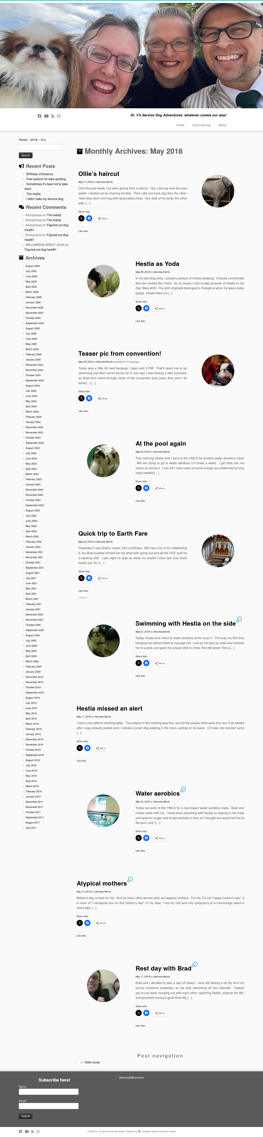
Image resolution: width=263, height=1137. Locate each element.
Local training (201, 125)
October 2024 (33, 375)
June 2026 (31, 276)
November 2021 (34, 557)
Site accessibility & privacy (131, 1077)
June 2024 (31, 396)
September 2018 (35, 755)
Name (22, 1086)
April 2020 (31, 656)
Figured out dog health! (40, 249)
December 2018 (34, 739)
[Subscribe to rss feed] (54, 116)
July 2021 (31, 578)
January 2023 (33, 484)
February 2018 (34, 791)
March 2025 (32, 349)
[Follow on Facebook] (41, 116)
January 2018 (33, 796)
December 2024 (34, 364)
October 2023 (33, 437)
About (222, 125)
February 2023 (34, 479)
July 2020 (31, 640)
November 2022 (34, 495)
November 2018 (34, 744)
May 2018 (31, 775)
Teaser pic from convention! (119, 353)
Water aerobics (158, 793)
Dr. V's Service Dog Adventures (110, 1131)
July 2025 (31, 333)
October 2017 (33, 812)
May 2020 (31, 651)
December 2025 (34, 307)
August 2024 (33, 385)
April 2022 (31, 531)
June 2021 (31, 583)
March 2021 (32, 599)
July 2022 (31, 515)
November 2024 (34, 370)
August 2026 (33, 266)
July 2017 (31, 827)
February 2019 (34, 729)
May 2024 (31, 401)
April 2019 (31, 718)
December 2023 (34, 427)
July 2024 (31, 390)
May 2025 (31, 344)
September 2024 (35, 380)
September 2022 (35, 505)
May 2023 (31, 463)
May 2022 (31, 526)
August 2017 (33, 822)
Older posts (90, 1062)
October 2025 (33, 318)
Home (180, 125)
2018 (33, 139)
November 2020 (34, 619)
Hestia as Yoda (157, 263)
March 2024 (32, 411)
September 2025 (35, 323)
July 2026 (31, 271)
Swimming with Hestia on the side (186, 623)
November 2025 (34, 312)
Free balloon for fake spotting (46, 179)
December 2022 (34, 489)
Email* (23, 1101)
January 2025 (33, 359)
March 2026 (32, 292)
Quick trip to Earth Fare (113, 533)
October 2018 (33, 749)
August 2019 (33, 697)
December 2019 (34, 677)
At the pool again (161, 443)
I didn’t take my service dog (44, 199)
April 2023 (31, 469)
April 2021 (31, 593)
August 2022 (33, 510)
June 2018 (31, 770)
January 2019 (33, 734)
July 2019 (31, 703)
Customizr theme (168, 1131)
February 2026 (34, 297)
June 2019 (31, 708)
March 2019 (32, 723)
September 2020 (35, 630)
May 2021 (31, 588)
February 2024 (34, 416)
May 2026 (31, 281)
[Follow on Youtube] (47, 116)
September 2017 (35, 817)
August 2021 (33, 573)
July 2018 (31, 765)
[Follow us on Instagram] (60, 116)
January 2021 (33, 609)
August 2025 (33, 328)
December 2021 (34, 552)
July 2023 (31, 453)
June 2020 (31, 645)
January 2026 (33, 302)
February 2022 (34, 541)
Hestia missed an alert (109, 708)
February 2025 (34, 354)
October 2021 (33, 562)
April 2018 (31, 781)
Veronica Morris (104, 181)
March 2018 (32, 786)
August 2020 (33, 635)
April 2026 (31, 286)
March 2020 (32, 661)
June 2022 (31, 521)
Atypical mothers (102, 883)
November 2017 (34, 807)
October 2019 (33, 687)
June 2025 (31, 338)
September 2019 (35, 692)
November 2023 (34, 432)
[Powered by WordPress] (139, 1130)
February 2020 (34, 666)
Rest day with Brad (164, 968)
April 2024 (31, 406)
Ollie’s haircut (98, 173)
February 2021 (34, 604)
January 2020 (33, 671)
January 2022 (33, 547)
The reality (33, 194)
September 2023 (35, 443)
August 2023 (33, 448)
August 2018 (33, 760)
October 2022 (33, 500)
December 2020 (34, 614)
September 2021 (35, 567)
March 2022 (32, 536)
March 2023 (32, 474)
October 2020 (33, 625)
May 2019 (31, 713)
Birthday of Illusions (39, 174)
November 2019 (34, 682)
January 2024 (33, 422)
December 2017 (34, 801)
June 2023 (31, 458)
